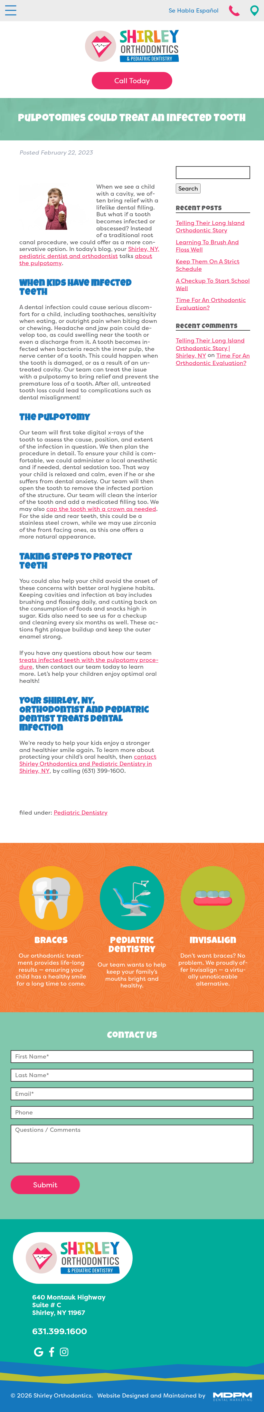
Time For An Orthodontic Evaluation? (211, 303)
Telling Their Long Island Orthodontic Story (210, 226)
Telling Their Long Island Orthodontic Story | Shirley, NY (210, 348)
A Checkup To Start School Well (213, 284)
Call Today (132, 80)
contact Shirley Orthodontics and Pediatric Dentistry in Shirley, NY (87, 763)
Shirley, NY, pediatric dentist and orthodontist (89, 252)
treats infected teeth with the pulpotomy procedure (88, 663)
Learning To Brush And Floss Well (207, 246)
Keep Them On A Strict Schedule (208, 265)
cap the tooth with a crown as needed (101, 509)
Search (188, 188)
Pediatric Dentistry (81, 813)
